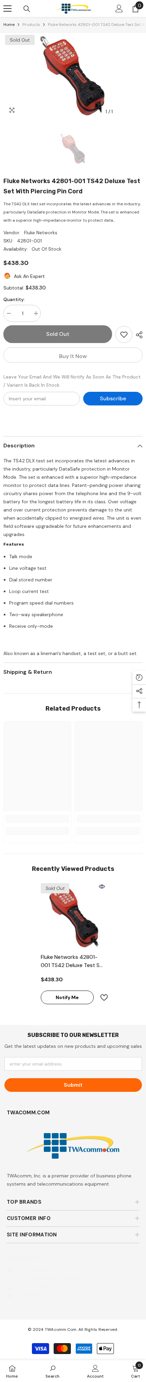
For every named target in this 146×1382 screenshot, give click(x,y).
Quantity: (14, 299)
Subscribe (113, 398)
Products (31, 24)
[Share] (137, 335)
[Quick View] (102, 886)
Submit (73, 1084)
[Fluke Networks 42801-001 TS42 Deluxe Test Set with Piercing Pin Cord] (73, 915)
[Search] (27, 9)
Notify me (67, 997)
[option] (73, 75)
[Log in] (119, 8)
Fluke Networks (40, 232)
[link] (37, 819)
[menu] (7, 8)
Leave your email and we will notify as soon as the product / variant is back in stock (72, 381)
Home (9, 24)
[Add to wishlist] (123, 334)
